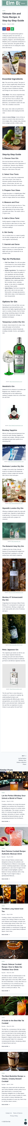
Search (23, 3)
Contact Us (9, 1113)
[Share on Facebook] (4, 29)
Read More (6, 821)
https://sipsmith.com (15, 541)
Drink (3, 10)
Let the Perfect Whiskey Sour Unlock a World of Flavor (21, 760)
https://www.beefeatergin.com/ (16, 503)
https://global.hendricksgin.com (16, 425)
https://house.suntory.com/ (16, 689)
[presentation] (14, 780)
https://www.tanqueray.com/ (16, 381)
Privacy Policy (14, 1116)
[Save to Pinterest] (8, 29)
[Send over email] (12, 29)
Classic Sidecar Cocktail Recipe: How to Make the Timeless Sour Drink (12, 967)
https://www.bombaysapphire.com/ (16, 461)
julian (5, 24)
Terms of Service (17, 1113)
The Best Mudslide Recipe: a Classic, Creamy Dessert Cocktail (13, 1078)
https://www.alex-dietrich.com (15, 644)
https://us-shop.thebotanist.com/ (16, 592)
